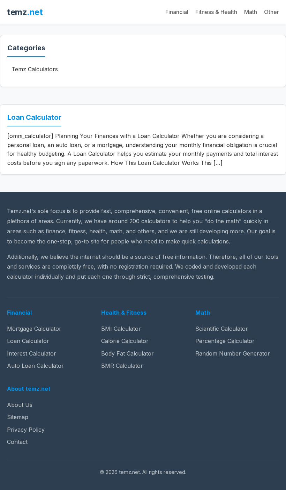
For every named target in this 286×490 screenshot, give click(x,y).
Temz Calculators (35, 69)
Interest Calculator (31, 353)
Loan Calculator (34, 117)
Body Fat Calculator (127, 353)
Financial (176, 11)
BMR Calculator (122, 365)
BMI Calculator (121, 328)
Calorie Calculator (125, 340)
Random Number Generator (232, 353)
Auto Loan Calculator (35, 365)
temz (25, 12)
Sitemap (17, 417)
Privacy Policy (26, 429)
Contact (17, 441)
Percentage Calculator (225, 340)
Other (271, 11)
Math (250, 11)
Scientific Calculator (221, 328)
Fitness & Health (216, 11)
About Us (19, 404)
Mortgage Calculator (34, 328)
